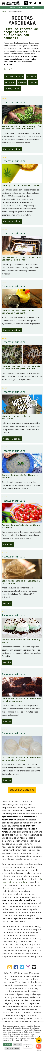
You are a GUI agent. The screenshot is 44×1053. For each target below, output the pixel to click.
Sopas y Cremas (12, 88)
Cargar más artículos (22, 790)
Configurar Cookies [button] (12, 1048)
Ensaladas (31, 76)
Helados (22, 82)
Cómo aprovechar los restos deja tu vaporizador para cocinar (21, 367)
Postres (33, 82)
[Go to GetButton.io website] (38, 1050)
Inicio (4, 12)
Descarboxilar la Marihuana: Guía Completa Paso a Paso (22, 258)
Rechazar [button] (17, 1044)
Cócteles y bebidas (14, 76)
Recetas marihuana (14, 102)
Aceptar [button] (8, 1044)
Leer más (8, 69)
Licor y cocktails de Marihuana (20, 185)
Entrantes (10, 82)
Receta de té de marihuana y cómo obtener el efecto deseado (22, 127)
